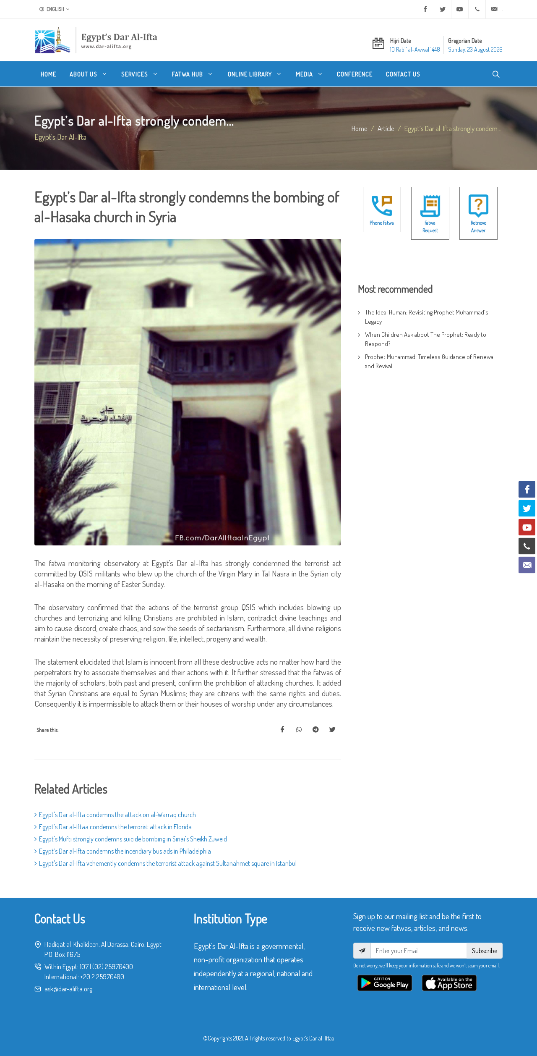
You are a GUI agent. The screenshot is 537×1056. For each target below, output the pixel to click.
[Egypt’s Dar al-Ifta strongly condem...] (282, 729)
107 (84, 966)
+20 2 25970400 (102, 976)
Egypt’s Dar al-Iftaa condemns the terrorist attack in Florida (115, 827)
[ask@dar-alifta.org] (494, 9)
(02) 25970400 (112, 966)
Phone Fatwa (382, 223)
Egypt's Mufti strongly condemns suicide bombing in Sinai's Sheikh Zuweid (133, 839)
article (386, 128)
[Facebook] (425, 9)
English (55, 9)
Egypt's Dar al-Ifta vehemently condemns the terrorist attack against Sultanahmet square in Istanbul (168, 863)
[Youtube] (459, 9)
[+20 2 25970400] (477, 9)
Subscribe (484, 950)
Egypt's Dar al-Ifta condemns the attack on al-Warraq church (117, 814)
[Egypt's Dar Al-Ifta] (96, 40)
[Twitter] (442, 9)
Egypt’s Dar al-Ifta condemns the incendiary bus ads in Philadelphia (125, 851)
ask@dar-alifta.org (68, 989)
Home (360, 128)
